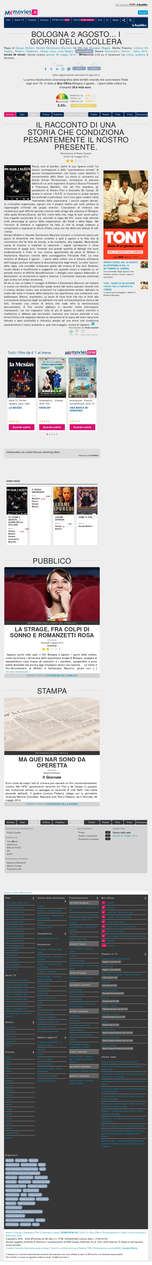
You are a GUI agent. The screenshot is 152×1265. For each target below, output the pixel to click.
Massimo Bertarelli (16, 862)
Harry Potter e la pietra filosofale (83, 914)
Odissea (110, 907)
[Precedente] (9, 516)
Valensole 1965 (44, 927)
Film (37, 1232)
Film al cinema (11, 955)
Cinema (18, 1232)
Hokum (111, 945)
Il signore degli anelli (15, 1216)
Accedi (143, 12)
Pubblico (58, 114)
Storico (125, 51)
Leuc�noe (12, 841)
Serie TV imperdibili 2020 (16, 1004)
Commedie (10, 1027)
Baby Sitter (11, 1182)
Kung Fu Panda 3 (109, 1045)
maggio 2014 (68, 54)
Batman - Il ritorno (109, 1006)
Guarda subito (22, 427)
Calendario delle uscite (48, 938)
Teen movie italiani (26, 1203)
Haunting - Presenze (111, 1014)
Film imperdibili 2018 (14, 940)
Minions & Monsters (115, 931)
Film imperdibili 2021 (14, 926)
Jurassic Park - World (15, 1186)
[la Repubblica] (131, 6)
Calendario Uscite (50, 1232)
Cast (22, 114)
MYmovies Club (14, 1235)
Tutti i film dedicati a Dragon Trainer (21, 1169)
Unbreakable (11, 1199)
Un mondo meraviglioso (79, 1025)
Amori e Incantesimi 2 (47, 998)
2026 (14, 902)
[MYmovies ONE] (80, 352)
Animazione (10, 1041)
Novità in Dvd (11, 969)
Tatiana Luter (48, 51)
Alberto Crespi (14, 865)
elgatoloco (12, 844)
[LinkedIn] (57, 69)
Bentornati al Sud (45, 1012)
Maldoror (41, 922)
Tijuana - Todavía (45, 1059)
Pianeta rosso (108, 966)
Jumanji (105, 998)
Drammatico (112, 51)
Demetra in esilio (45, 1063)
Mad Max (40, 1220)
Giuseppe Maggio (99, 48)
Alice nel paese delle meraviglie (19, 1220)
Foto (117, 114)
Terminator (25, 1224)
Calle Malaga (43, 988)
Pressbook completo (88, 839)
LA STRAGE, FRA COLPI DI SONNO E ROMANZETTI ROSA (52, 632)
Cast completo (84, 51)
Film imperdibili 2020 (14, 931)
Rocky (36, 1224)
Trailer (94, 114)
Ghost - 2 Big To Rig (78, 939)
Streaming (142, 114)
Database (28, 1232)
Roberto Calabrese (26, 51)
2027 (7, 902)
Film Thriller (10, 1031)
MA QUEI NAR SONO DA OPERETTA (52, 762)
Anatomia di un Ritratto (48, 1076)
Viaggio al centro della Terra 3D (115, 958)
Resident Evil (43, 983)
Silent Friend (75, 1020)
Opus (42, 1169)
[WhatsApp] (63, 69)
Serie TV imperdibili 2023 (16, 989)
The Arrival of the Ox (47, 1080)
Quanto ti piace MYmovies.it (18, 892)
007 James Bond (31, 1190)
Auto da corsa (12, 1195)
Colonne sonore (137, 1232)
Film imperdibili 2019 (14, 936)
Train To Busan (76, 989)
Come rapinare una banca (80, 1035)
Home (9, 1232)
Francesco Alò (14, 868)
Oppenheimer (41, 1177)
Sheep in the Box (76, 960)
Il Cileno (73, 956)
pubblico (140, 54)
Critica (45, 114)
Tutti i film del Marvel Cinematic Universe (24, 1211)
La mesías (15, 407)
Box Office (95, 1232)
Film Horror (10, 1036)
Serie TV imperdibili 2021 (16, 999)
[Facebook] (45, 69)
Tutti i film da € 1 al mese (29, 352)
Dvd (82, 1232)
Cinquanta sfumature (37, 1186)
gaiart (10, 853)
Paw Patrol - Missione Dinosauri (83, 1071)
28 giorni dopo (12, 1165)
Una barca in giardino (79, 409)
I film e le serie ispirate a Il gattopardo (22, 1173)
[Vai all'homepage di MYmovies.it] (21, 14)
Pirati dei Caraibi (13, 1190)
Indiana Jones (35, 1195)
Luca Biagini (65, 51)
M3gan (42, 1165)
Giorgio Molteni (25, 48)
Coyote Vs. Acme (76, 994)
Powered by (83, 455)
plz (8, 850)
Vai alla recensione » (17, 671)
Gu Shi (40, 1054)
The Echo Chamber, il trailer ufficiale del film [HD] (123, 1126)
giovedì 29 (52, 54)
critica (129, 54)
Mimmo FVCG (14, 847)
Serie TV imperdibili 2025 (16, 980)
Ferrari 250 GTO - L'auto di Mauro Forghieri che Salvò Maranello (81, 1059)
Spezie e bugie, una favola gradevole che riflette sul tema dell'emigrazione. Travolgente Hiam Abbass (123, 1133)
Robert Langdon (27, 1199)
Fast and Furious (13, 1207)
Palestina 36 (43, 993)
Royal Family (24, 1182)
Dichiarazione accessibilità (107, 1248)
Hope (40, 1002)
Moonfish (42, 1049)
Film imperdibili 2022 (14, 921)
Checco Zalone (25, 1177)
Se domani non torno (47, 1026)
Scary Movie (21, 1160)
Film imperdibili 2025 (14, 907)
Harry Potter (42, 1199)
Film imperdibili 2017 (14, 945)
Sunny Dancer (75, 999)
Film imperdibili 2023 (14, 917)
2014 (144, 51)
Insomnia (106, 982)
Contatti (19, 1248)
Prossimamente (110, 1232)
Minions (9, 1160)
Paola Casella (14, 832)
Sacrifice (111, 940)
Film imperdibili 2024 (14, 912)
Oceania (41, 906)
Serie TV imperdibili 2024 (16, 985)
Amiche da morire (109, 990)
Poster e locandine (87, 835)
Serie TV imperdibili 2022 (16, 994)
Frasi (130, 114)
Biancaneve (11, 1177)
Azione (8, 1046)
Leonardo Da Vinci (41, 1182)
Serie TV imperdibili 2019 (16, 1008)
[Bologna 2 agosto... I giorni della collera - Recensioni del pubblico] (52, 620)
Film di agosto (11, 959)
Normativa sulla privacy (37, 1248)
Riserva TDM (85, 1248)
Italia (136, 51)
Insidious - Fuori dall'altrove (50, 910)
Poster (106, 114)
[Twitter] (51, 69)
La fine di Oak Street (116, 921)
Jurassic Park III (108, 1029)
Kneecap (45, 407)
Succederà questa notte (48, 1031)
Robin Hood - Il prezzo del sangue (122, 926)
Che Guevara (12, 1224)
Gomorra (33, 1160)
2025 (20, 902)
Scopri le (52, 675)
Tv (87, 1232)
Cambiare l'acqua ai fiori (48, 1021)
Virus (24, 1195)
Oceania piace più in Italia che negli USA (120, 1061)
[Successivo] (94, 516)
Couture (73, 934)
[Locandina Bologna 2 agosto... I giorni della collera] (17, 199)
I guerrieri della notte (111, 1037)
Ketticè (72, 1039)
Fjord (40, 1007)
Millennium (10, 1203)
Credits (9, 1248)
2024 (26, 902)
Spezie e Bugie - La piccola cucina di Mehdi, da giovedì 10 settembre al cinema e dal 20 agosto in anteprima (123, 1143)
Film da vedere (12, 950)
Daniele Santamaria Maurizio (53, 48)
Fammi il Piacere (76, 1030)
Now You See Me (29, 1165)
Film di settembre (13, 964)
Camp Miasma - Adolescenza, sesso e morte (126, 936)
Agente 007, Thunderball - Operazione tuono (121, 974)
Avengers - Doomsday (47, 971)
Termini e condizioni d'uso (63, 1248)
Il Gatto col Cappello (47, 1017)
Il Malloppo (74, 1015)
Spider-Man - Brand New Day (119, 912)
